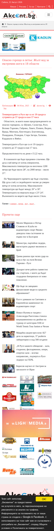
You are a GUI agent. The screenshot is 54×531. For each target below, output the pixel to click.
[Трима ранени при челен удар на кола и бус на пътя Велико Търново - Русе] (8, 258)
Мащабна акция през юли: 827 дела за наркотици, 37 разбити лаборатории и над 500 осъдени (31, 336)
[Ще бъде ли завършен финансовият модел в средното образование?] (8, 287)
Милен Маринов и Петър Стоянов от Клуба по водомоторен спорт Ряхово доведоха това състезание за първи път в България (30, 230)
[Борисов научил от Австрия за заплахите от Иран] (8, 368)
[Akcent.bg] (19, 15)
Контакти (41, 7)
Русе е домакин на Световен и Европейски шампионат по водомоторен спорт (31, 303)
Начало (13, 7)
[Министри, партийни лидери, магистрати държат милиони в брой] (8, 244)
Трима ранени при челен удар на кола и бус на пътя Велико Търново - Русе (32, 259)
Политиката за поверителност (28, 528)
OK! (44, 499)
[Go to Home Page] (3, 24)
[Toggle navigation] (48, 15)
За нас (31, 7)
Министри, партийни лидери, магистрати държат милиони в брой (31, 246)
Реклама (22, 7)
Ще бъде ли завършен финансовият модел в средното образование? (31, 289)
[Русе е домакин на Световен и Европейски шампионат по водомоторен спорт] (8, 302)
